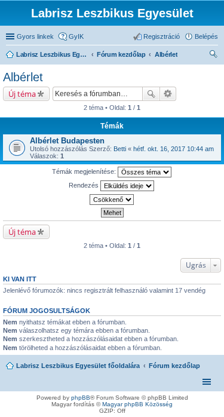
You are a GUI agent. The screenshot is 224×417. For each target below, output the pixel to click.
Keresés (151, 94)
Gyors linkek (35, 36)
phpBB (80, 397)
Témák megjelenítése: (85, 171)
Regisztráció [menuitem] (161, 36)
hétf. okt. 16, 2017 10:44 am (173, 148)
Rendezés (84, 185)
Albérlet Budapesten (67, 140)
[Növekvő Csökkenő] (112, 199)
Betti (119, 148)
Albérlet (23, 77)
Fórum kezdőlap (174, 365)
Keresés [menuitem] (213, 55)
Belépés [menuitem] (206, 36)
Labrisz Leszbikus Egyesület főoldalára (78, 365)
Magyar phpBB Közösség (137, 404)
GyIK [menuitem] (76, 36)
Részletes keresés (168, 94)
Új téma (22, 93)
